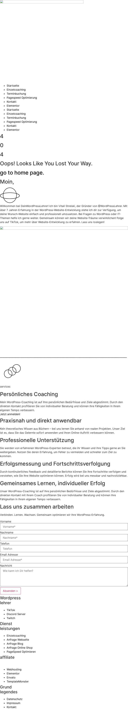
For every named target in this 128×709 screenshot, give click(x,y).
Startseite (13, 85)
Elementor (13, 105)
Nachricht (6, 565)
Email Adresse (9, 554)
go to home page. (22, 172)
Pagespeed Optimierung (22, 97)
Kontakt (11, 101)
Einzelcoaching (16, 89)
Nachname (6, 532)
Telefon (4, 543)
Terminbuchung (16, 93)
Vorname (5, 521)
